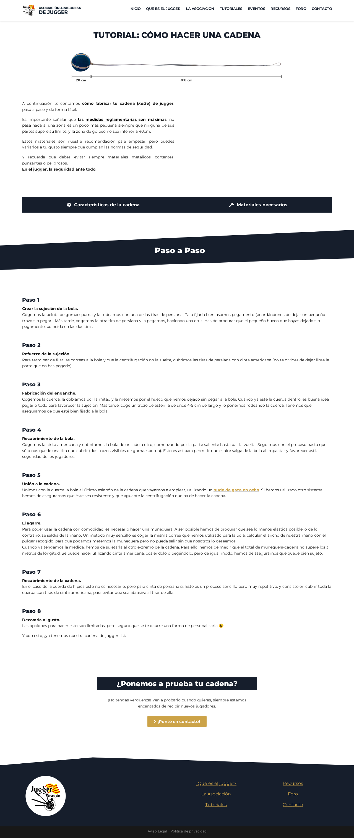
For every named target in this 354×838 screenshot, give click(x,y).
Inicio (134, 9)
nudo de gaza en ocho (236, 489)
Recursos (280, 9)
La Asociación (200, 9)
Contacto (322, 9)
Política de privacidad (189, 831)
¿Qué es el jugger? (216, 783)
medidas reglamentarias (110, 119)
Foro (301, 9)
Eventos (256, 9)
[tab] (103, 205)
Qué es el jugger (163, 9)
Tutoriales (231, 9)
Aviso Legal (157, 831)
